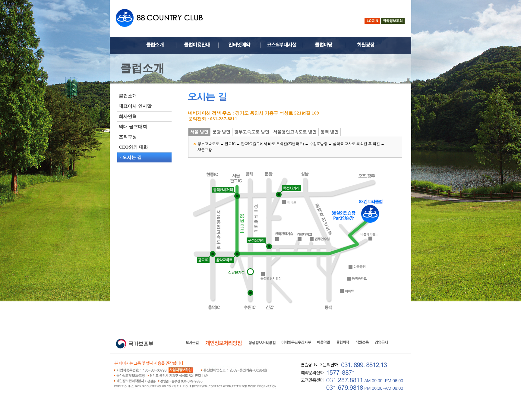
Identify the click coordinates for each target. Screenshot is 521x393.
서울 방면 (199, 132)
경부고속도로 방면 (251, 132)
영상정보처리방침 (262, 343)
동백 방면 (329, 132)
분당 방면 (221, 132)
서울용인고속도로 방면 (295, 132)
